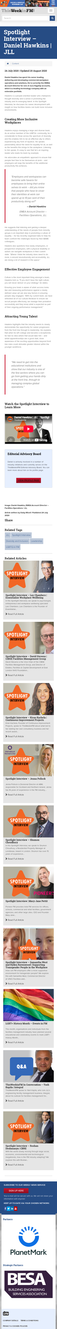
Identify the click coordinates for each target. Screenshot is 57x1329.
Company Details (10, 1321)
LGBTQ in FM (12, 547)
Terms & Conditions (29, 1321)
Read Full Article (15, 614)
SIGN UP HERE (16, 1190)
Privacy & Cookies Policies (15, 1326)
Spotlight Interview (21, 535)
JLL (8, 535)
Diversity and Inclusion (17, 541)
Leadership (36, 541)
